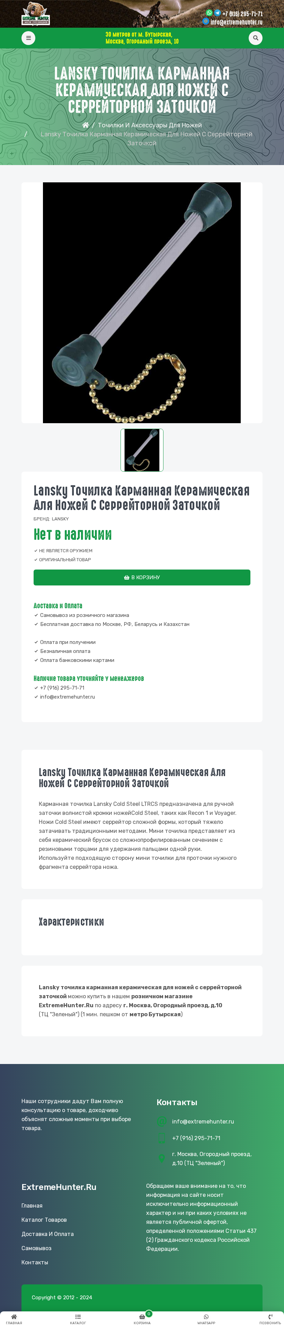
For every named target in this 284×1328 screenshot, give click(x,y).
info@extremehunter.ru (237, 22)
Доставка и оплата (47, 1234)
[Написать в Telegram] (217, 13)
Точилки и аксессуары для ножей (150, 125)
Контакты (34, 1262)
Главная (32, 1205)
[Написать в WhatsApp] (209, 13)
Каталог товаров (44, 1220)
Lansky (60, 518)
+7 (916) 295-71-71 (242, 14)
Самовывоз (36, 1248)
